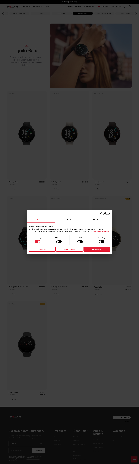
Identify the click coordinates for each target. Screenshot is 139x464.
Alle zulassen (96, 249)
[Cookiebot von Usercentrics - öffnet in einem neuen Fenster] (101, 213)
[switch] (59, 241)
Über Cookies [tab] (97, 220)
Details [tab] (69, 220)
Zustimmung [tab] (41, 220)
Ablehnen (42, 249)
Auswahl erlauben (69, 249)
